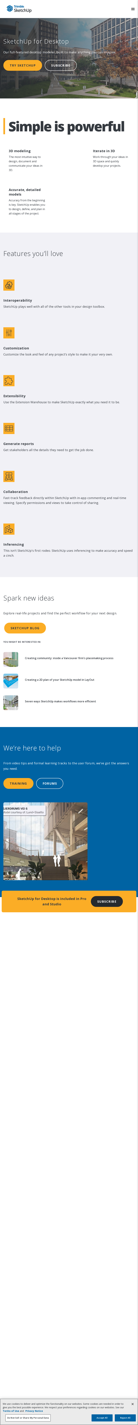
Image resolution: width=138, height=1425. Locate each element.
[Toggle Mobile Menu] (133, 9)
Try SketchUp (23, 65)
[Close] (132, 1404)
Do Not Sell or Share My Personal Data (28, 1417)
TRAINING (18, 783)
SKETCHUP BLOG (25, 628)
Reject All (125, 1417)
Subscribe (60, 65)
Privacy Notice (34, 1411)
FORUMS (50, 783)
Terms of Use (11, 1411)
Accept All (102, 1417)
